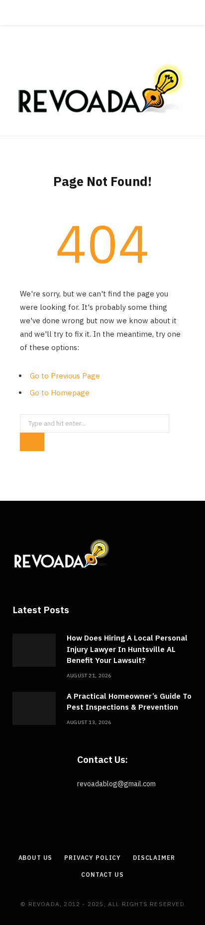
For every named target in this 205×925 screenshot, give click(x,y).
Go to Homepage (60, 392)
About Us (35, 857)
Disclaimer (154, 857)
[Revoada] (102, 88)
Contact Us (102, 874)
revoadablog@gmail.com (116, 783)
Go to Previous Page (65, 375)
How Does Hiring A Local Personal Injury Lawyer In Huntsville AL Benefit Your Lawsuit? (127, 649)
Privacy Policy (92, 857)
